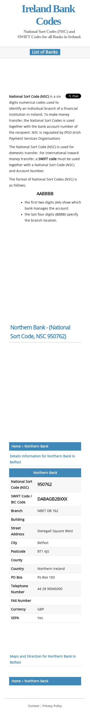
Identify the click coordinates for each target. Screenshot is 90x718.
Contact (33, 706)
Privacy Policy (52, 706)
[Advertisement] (47, 77)
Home (16, 446)
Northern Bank (36, 446)
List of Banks (45, 52)
